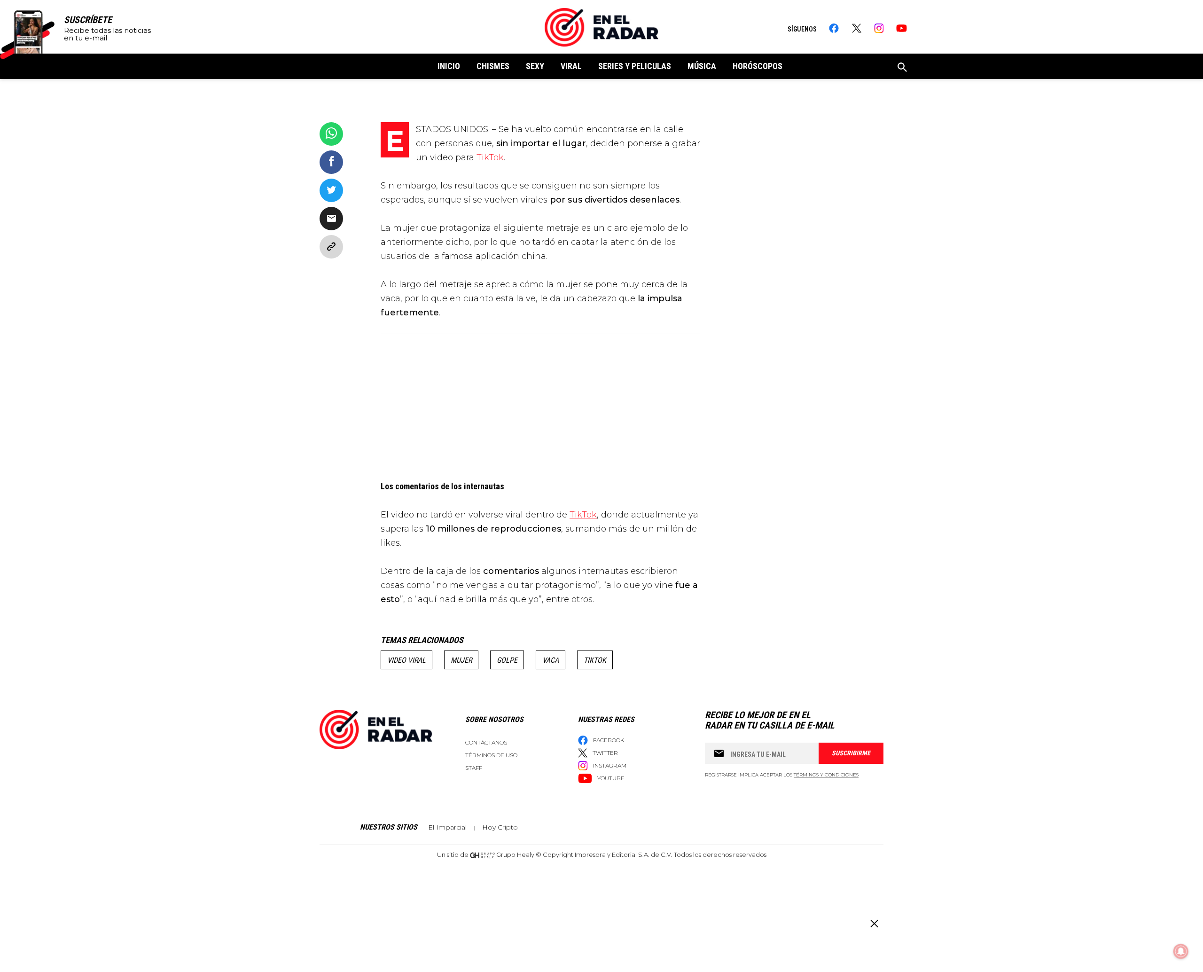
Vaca (550, 660)
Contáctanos (486, 742)
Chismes (493, 66)
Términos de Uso (491, 755)
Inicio (448, 66)
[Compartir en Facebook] (331, 162)
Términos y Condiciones (826, 775)
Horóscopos (757, 66)
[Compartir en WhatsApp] (331, 134)
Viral (571, 66)
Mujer (461, 660)
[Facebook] (833, 28)
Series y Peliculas (634, 66)
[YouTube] (901, 28)
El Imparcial (447, 827)
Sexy (535, 66)
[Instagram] (879, 28)
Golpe (507, 660)
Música (701, 66)
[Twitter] (856, 28)
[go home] (601, 27)
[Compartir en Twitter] (331, 190)
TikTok (490, 157)
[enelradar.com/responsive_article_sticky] (874, 923)
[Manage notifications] (1180, 951)
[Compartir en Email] (331, 218)
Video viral (406, 660)
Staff (473, 767)
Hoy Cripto (500, 827)
